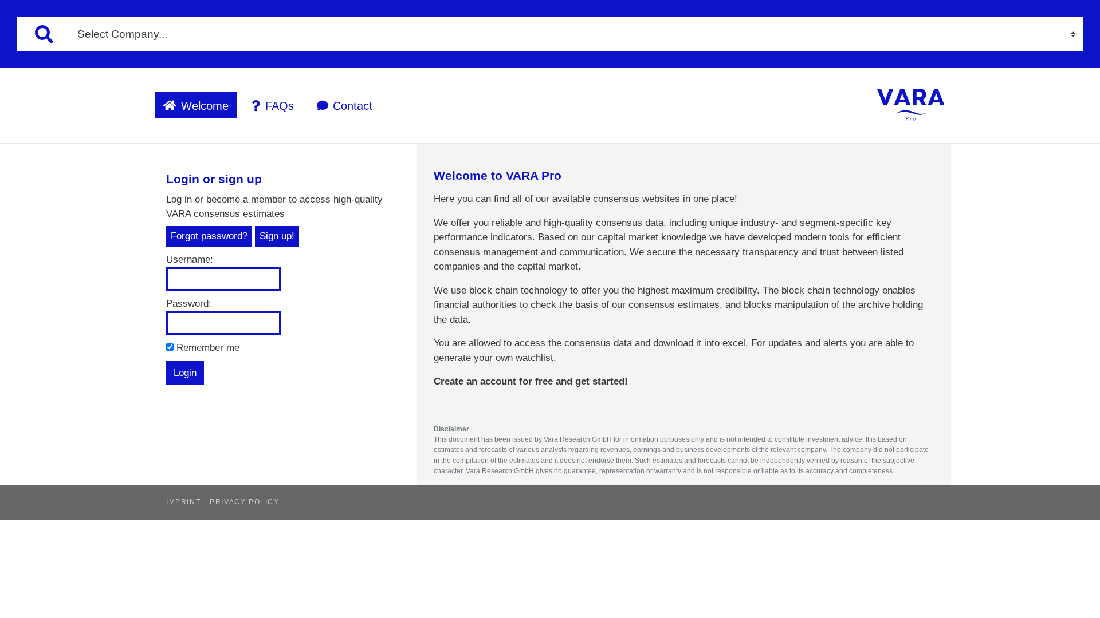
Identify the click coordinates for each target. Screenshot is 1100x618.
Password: (188, 303)
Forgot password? (209, 236)
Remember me (206, 347)
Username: (189, 259)
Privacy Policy (244, 502)
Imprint (183, 502)
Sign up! (277, 236)
